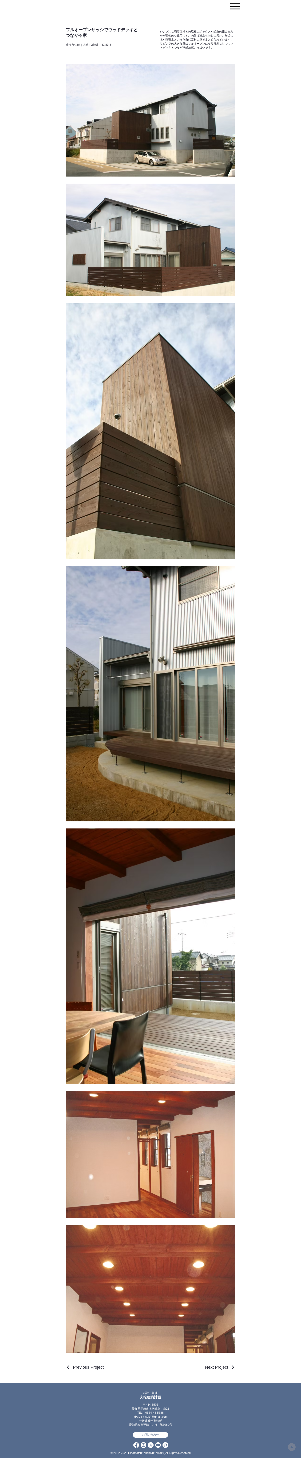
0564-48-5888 (154, 1412)
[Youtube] (158, 1445)
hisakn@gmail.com (155, 1416)
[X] (151, 1445)
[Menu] (235, 6)
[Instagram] (143, 1445)
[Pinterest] (165, 1445)
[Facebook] (136, 1445)
